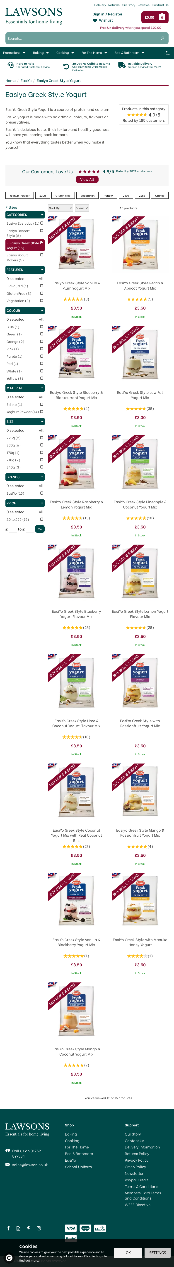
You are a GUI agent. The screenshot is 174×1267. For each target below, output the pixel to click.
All (41, 278)
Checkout (150, 17)
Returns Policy (137, 1153)
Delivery (100, 4)
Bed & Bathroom (79, 1153)
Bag (163, 17)
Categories (17, 214)
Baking (71, 1133)
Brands (13, 476)
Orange (159, 195)
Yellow (108, 195)
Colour (13, 310)
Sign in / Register (107, 13)
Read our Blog (18, 1228)
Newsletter (134, 1173)
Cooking (72, 1140)
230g (42, 195)
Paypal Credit (136, 1179)
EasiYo (70, 1160)
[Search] (163, 38)
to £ (21, 528)
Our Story (133, 1133)
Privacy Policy (137, 1160)
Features (15, 269)
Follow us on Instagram (39, 1228)
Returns (114, 4)
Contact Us (134, 1140)
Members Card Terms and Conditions (143, 1195)
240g (126, 195)
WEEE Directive (137, 1204)
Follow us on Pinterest (28, 1228)
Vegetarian (87, 195)
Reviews (144, 4)
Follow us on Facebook (8, 1228)
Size (10, 421)
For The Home (77, 1146)
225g (142, 195)
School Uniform (78, 1166)
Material (15, 387)
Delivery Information (142, 1146)
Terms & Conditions (141, 1186)
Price (11, 502)
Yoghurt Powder (19, 195)
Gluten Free (63, 195)
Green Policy (135, 1166)
